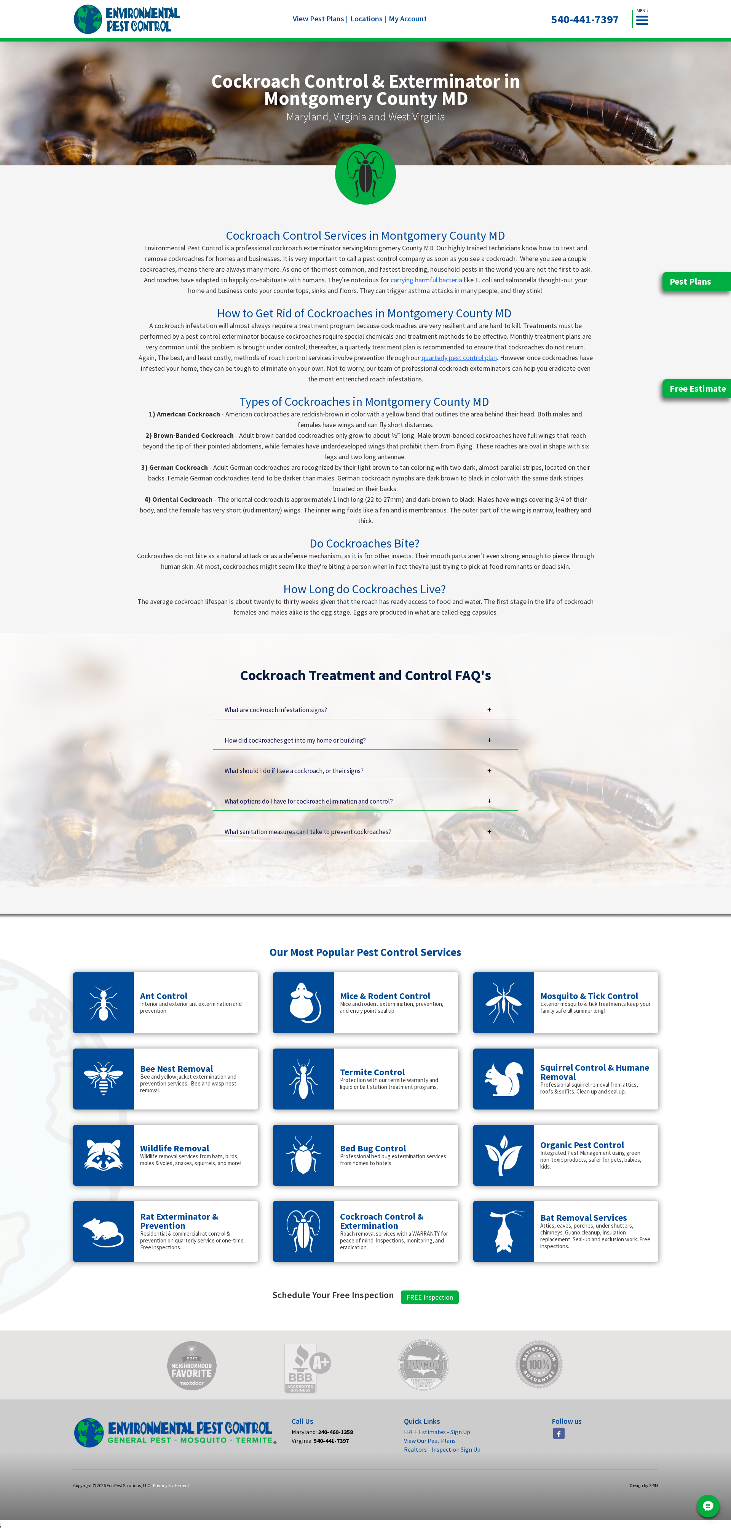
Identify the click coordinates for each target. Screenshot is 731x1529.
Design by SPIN (644, 1485)
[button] (645, 19)
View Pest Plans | (320, 18)
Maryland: (322, 1432)
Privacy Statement (171, 1485)
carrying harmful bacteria (426, 279)
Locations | (368, 18)
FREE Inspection (430, 1297)
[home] (127, 19)
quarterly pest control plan (459, 357)
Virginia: (320, 1440)
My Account (408, 18)
